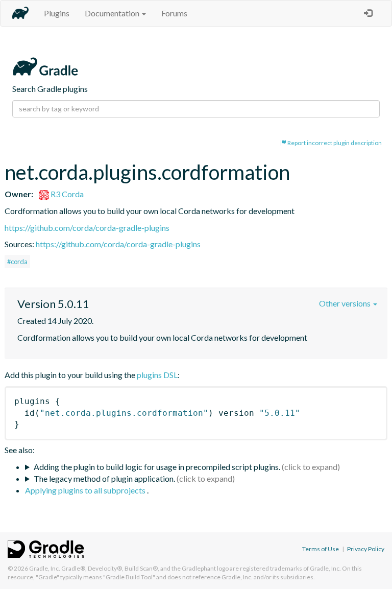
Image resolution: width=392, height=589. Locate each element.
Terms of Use (320, 549)
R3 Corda (66, 194)
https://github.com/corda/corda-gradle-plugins (87, 227)
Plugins (56, 13)
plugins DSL (157, 375)
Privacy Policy (365, 549)
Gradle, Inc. (44, 568)
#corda (17, 261)
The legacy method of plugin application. (104, 478)
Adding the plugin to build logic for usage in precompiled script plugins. (157, 467)
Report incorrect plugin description (334, 143)
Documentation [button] (113, 13)
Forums (174, 13)
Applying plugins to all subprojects (86, 490)
